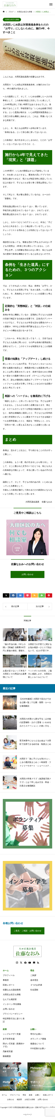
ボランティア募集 (38, 1039)
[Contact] (34, 962)
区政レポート (9, 985)
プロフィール (9, 975)
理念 (32, 970)
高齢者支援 (8, 1051)
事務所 (6, 980)
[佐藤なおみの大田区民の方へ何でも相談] (27, 537)
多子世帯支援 (9, 1039)
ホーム (6, 970)
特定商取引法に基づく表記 (14, 1020)
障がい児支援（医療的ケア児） (14, 1045)
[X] (21, 962)
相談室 (19, 1099)
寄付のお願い (36, 1034)
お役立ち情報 (30, 1099)
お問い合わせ (9, 1009)
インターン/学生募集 (12, 1004)
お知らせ (10, 1099)
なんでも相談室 (10, 999)
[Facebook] (25, 962)
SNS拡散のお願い (38, 1048)
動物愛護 (7, 1056)
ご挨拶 (33, 975)
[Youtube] (29, 962)
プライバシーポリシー (13, 1014)
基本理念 (34, 980)
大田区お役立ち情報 (12, 19)
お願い (33, 1029)
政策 (5, 1029)
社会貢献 (34, 990)
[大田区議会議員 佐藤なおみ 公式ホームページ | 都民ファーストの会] (10, 4)
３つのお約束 (36, 985)
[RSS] (38, 962)
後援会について (37, 1044)
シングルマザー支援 (12, 1034)
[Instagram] (17, 962)
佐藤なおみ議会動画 (12, 990)
